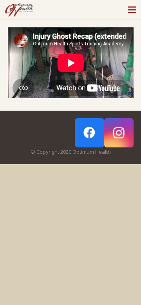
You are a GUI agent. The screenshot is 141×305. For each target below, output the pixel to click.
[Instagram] (119, 132)
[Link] (19, 10)
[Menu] (132, 10)
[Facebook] (89, 132)
